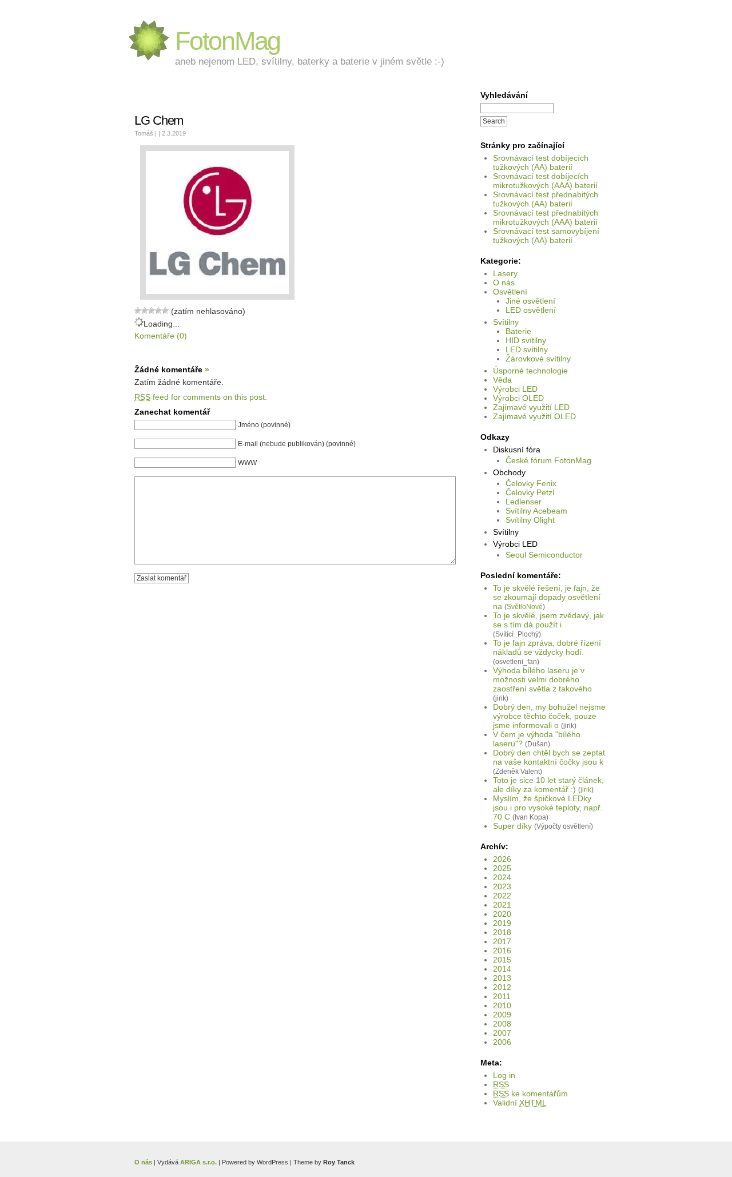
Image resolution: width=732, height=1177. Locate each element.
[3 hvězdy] (151, 310)
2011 (502, 996)
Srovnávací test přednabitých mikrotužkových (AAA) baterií (545, 217)
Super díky (512, 825)
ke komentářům (530, 1093)
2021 (502, 904)
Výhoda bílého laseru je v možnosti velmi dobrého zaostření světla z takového (542, 679)
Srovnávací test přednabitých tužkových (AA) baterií (545, 199)
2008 (502, 1023)
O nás (504, 282)
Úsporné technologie (530, 370)
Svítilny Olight (530, 519)
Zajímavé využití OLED (534, 416)
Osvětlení (510, 291)
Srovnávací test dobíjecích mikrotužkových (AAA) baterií (545, 181)
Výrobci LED (515, 388)
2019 (502, 923)
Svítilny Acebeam (536, 510)
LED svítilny (527, 349)
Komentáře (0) (160, 335)
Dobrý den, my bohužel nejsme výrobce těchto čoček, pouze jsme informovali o (549, 716)
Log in (504, 1075)
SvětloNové (525, 606)
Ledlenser (524, 501)
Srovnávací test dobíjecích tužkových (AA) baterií (540, 162)
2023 (502, 886)
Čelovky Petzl (530, 492)
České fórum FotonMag (548, 460)
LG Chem (158, 120)
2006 (502, 1042)
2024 (502, 877)
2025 (502, 868)
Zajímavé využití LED (531, 407)
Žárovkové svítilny (538, 358)
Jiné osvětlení (530, 300)
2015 (502, 959)
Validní (520, 1102)
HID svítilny (526, 340)
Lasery (505, 273)
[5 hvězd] (165, 310)
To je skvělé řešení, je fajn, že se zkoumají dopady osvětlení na (546, 597)
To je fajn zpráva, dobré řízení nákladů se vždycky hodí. (547, 647)
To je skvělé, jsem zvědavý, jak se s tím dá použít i (548, 620)
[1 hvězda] (137, 310)
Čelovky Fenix (531, 483)
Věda (502, 379)
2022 (502, 895)
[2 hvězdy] (144, 310)
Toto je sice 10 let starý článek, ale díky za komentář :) (548, 785)
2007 (502, 1032)
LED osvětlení (531, 310)
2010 (502, 1005)
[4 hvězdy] (158, 310)
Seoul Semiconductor (544, 554)
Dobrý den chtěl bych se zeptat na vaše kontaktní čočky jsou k (549, 757)
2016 (502, 950)
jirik (585, 789)
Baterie (518, 331)
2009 (502, 1014)
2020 (502, 913)
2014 (502, 968)
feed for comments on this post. (200, 396)
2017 (502, 941)
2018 (502, 932)
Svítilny (506, 322)
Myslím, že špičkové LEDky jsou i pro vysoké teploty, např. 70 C (548, 807)
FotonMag (227, 40)
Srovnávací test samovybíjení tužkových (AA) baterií (546, 235)
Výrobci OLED (518, 398)
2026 (502, 859)
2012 (502, 987)
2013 (502, 978)
